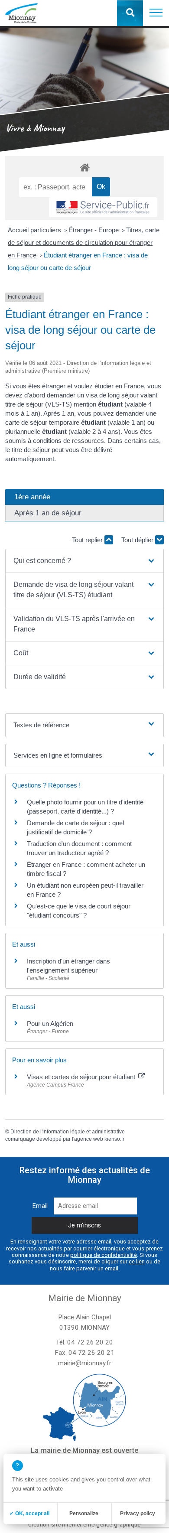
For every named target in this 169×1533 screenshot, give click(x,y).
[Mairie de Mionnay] (21, 13)
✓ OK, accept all (29, 1513)
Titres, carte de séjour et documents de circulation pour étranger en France (83, 242)
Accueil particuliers (35, 230)
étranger (53, 386)
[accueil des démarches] (85, 167)
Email (40, 1206)
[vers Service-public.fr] (103, 207)
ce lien (137, 1261)
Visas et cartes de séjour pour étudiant (82, 1077)
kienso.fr (114, 1139)
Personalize (83, 1513)
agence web (88, 1139)
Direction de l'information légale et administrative (67, 1132)
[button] (156, 13)
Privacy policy (137, 1513)
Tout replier (88, 540)
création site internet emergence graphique (84, 1524)
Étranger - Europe (94, 230)
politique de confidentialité (103, 1255)
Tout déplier (138, 540)
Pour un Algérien (50, 1023)
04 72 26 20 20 (90, 1342)
